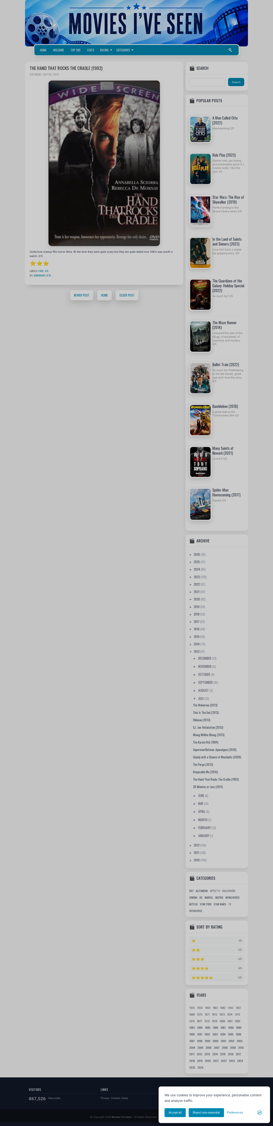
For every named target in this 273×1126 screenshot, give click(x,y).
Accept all (175, 1112)
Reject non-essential (206, 1112)
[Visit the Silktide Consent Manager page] (259, 1112)
